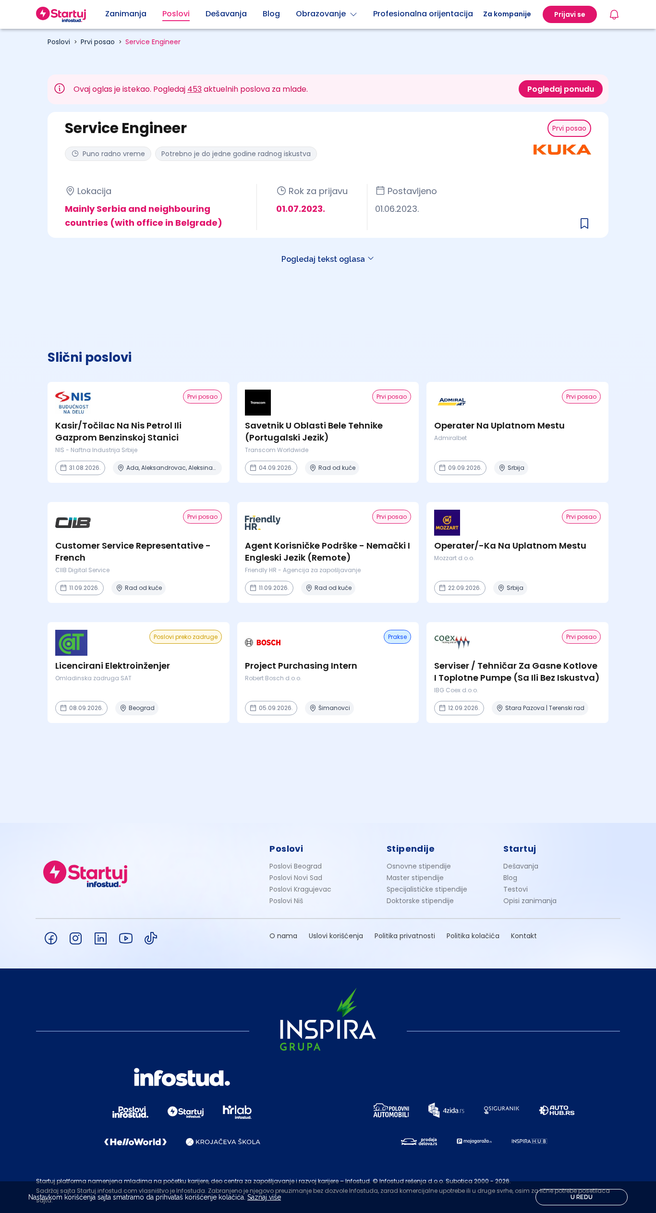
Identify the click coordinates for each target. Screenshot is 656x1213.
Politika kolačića (473, 936)
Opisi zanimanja (530, 901)
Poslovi (59, 42)
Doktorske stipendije (420, 901)
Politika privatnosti (405, 936)
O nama (283, 936)
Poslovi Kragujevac (300, 889)
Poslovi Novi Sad (295, 877)
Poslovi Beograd (295, 866)
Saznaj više (264, 1197)
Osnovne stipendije (419, 866)
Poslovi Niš (286, 901)
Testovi (515, 889)
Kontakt (524, 936)
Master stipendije (415, 877)
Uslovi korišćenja (336, 936)
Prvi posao (98, 42)
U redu (582, 1197)
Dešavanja (520, 866)
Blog (510, 877)
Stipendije (411, 849)
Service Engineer (153, 42)
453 (194, 89)
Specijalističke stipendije (427, 889)
